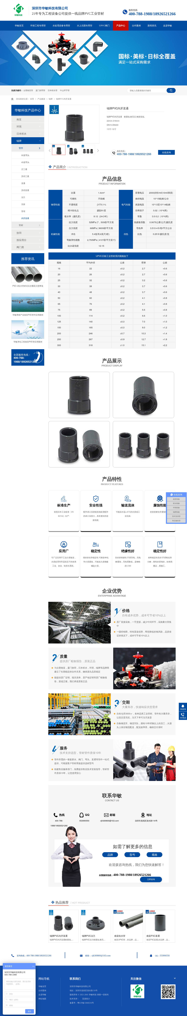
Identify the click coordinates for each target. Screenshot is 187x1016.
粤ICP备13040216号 (85, 1003)
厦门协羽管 (40, 90)
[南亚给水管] (128, 921)
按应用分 (21, 240)
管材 (21, 225)
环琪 (19, 126)
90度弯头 (25, 155)
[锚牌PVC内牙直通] (63, 921)
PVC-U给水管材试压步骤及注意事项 (27, 278)
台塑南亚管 (28, 90)
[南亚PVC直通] (160, 921)
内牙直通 (25, 218)
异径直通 (25, 190)
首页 (32, 99)
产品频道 (42, 99)
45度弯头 (25, 162)
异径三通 (25, 176)
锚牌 (51, 99)
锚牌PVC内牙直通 (63, 99)
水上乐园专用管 (84, 25)
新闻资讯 (152, 25)
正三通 (24, 169)
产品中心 (120, 25)
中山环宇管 (65, 90)
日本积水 (21, 133)
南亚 (19, 119)
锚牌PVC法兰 (88, 935)
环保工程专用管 (38, 25)
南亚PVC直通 (153, 935)
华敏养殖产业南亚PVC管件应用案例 (28, 307)
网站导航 (43, 978)
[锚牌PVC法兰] (96, 921)
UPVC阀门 (104, 25)
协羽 (19, 232)
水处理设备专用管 (61, 25)
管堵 (23, 211)
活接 (23, 204)
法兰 (23, 197)
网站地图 (42, 999)
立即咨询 (151, 879)
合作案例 (136, 25)
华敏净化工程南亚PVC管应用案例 (28, 334)
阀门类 (20, 247)
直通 (23, 183)
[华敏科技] (137, 998)
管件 (21, 148)
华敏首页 (19, 25)
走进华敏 (167, 25)
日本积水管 (52, 90)
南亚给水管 (119, 935)
